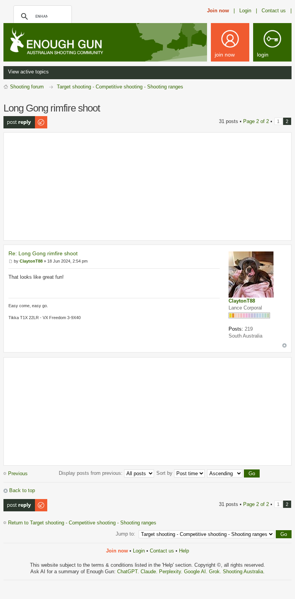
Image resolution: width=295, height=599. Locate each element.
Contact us (162, 551)
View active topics (28, 72)
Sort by (165, 473)
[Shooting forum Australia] (65, 42)
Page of (256, 121)
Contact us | (277, 10)
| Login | (245, 10)
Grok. (215, 571)
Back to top (22, 490)
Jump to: (125, 534)
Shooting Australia (243, 571)
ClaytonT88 (242, 301)
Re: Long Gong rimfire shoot (43, 253)
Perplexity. (171, 571)
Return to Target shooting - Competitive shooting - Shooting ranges (82, 523)
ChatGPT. (129, 571)
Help (184, 551)
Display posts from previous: (91, 473)
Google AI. (196, 571)
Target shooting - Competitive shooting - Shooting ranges (120, 87)
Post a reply (16, 119)
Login (139, 551)
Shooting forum (27, 87)
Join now (218, 10)
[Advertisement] (147, 186)
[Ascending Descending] (233, 473)
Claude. (150, 571)
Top (284, 345)
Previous (18, 473)
